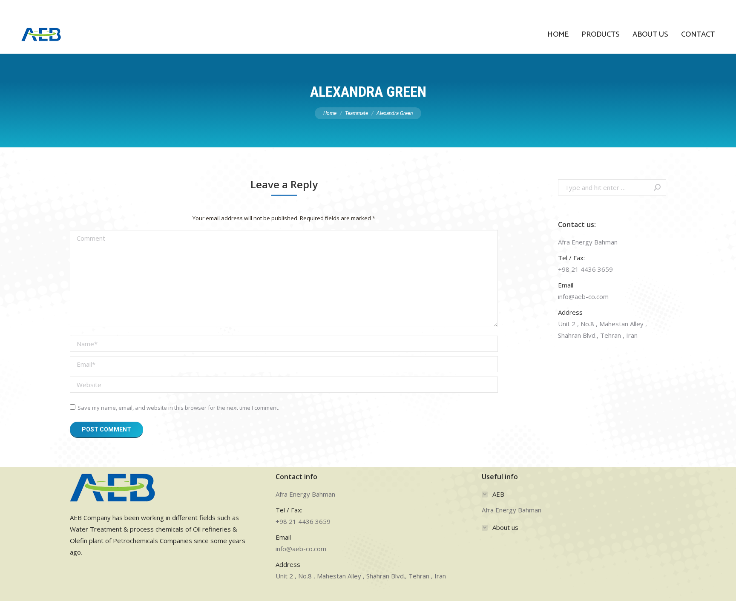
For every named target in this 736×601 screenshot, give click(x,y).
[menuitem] (558, 34)
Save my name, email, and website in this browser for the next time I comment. (178, 407)
